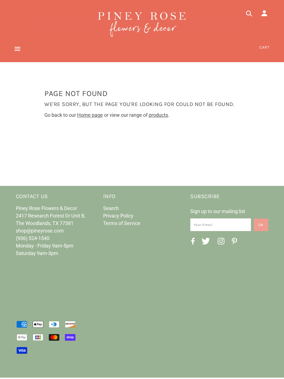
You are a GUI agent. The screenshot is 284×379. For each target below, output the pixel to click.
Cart (264, 47)
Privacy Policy (118, 216)
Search (111, 208)
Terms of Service (121, 223)
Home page (90, 115)
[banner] (142, 23)
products (158, 115)
